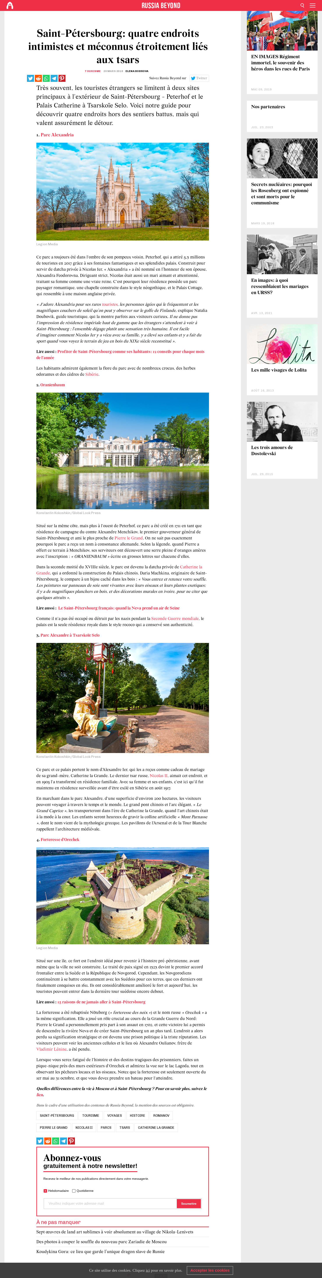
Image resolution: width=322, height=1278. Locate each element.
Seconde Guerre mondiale (175, 619)
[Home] (10, 5)
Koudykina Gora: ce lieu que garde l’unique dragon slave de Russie (100, 1252)
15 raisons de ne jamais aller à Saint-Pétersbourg (101, 1002)
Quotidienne (85, 1190)
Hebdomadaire (58, 1190)
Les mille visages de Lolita (279, 370)
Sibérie (91, 374)
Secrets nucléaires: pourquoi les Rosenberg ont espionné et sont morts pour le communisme (281, 194)
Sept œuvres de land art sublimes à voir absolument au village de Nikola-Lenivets (114, 1232)
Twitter (201, 78)
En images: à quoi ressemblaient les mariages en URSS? (280, 286)
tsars (124, 1128)
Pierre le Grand (129, 538)
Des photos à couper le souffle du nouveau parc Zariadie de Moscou (101, 1242)
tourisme (90, 1116)
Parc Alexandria (57, 135)
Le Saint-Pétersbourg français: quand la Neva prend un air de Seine (119, 608)
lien (39, 1095)
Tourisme (93, 71)
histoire (137, 1116)
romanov (161, 1116)
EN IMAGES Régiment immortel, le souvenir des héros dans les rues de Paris (280, 63)
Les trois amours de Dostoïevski (272, 450)
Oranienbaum (52, 385)
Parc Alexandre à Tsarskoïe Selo (70, 635)
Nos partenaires (268, 107)
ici (148, 1270)
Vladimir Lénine (51, 1049)
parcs (106, 1128)
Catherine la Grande (156, 1128)
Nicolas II (159, 776)
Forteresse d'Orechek (60, 840)
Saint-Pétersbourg (57, 1116)
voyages (114, 1116)
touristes (109, 304)
